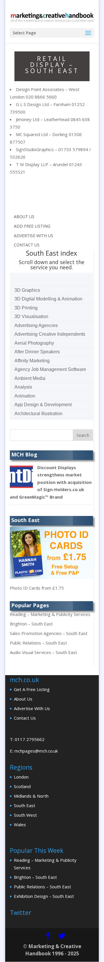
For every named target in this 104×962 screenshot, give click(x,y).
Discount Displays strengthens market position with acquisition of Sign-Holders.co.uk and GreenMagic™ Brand (51, 482)
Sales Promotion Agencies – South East (49, 633)
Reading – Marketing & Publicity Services (50, 614)
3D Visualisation (31, 316)
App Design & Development (43, 404)
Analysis (23, 387)
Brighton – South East (31, 624)
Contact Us (25, 718)
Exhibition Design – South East (44, 896)
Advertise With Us (32, 708)
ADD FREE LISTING (32, 226)
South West (25, 815)
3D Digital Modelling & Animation (48, 298)
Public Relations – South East (38, 643)
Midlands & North (31, 796)
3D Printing (26, 307)
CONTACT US (27, 245)
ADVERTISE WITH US (33, 235)
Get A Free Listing (32, 689)
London (21, 777)
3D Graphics (27, 290)
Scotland (22, 786)
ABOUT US (24, 216)
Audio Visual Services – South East (43, 652)
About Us (23, 699)
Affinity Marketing (32, 360)
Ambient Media (29, 378)
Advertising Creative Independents (49, 334)
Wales (20, 824)
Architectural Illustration (38, 413)
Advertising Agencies (36, 325)
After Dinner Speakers (37, 351)
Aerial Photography (34, 343)
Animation (24, 395)
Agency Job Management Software (50, 369)
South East (24, 805)
